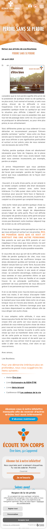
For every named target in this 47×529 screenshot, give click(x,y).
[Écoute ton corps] (11, 6)
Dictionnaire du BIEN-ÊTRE (24, 382)
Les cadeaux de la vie (30, 392)
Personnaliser (12, 514)
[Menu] (41, 6)
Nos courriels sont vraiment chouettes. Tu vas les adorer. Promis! (23, 466)
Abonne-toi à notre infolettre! (23, 461)
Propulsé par (32, 525)
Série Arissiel (18, 387)
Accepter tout (23, 520)
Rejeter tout (13, 508)
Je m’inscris (23, 477)
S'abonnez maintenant (23, 419)
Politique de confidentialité (11, 525)
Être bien (17, 377)
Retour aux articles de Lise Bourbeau (19, 49)
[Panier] (36, 6)
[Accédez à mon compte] (31, 6)
